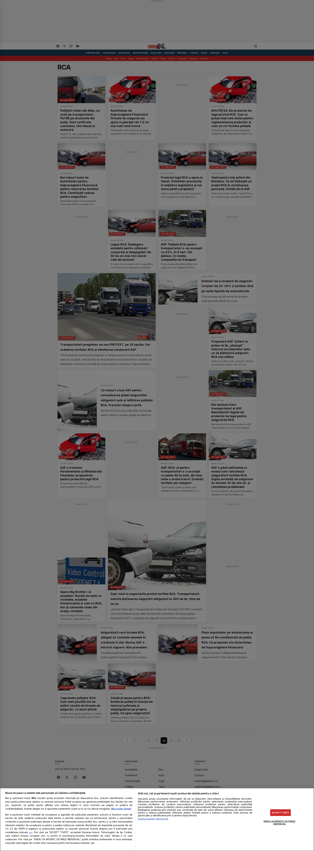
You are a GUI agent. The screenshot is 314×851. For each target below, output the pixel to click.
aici (31, 832)
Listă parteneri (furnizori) (153, 819)
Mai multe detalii (121, 808)
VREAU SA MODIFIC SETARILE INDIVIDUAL (279, 822)
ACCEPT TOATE (280, 812)
